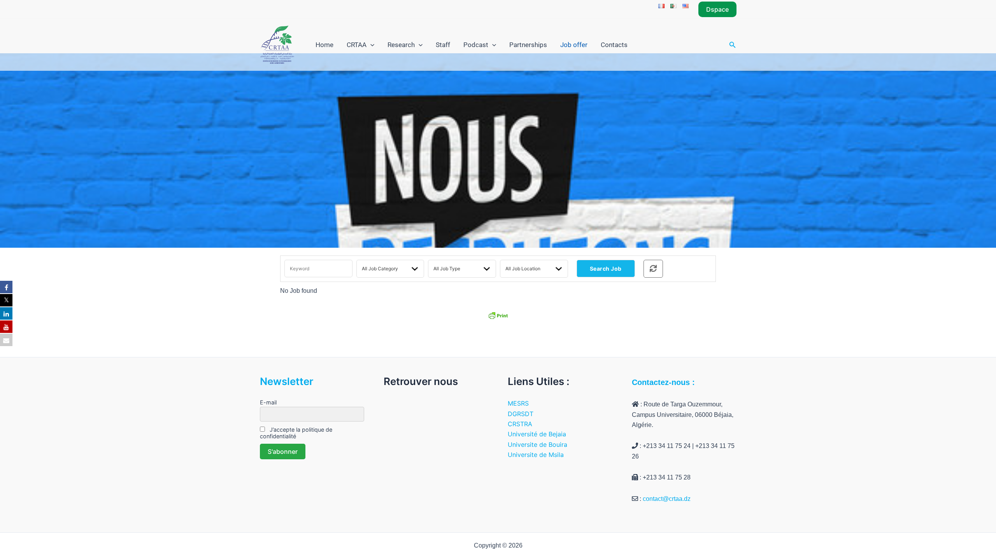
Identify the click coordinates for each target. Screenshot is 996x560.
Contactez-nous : (663, 382)
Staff (443, 45)
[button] (717, 9)
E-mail (268, 402)
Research (401, 45)
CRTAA (356, 45)
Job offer (573, 45)
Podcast (475, 45)
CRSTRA (520, 424)
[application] (370, 44)
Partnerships (528, 45)
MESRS (518, 403)
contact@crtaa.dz (667, 498)
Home (324, 45)
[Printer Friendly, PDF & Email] (498, 315)
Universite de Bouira (537, 444)
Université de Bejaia (537, 434)
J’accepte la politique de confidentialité (296, 432)
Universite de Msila (536, 454)
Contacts (614, 45)
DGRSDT (520, 414)
